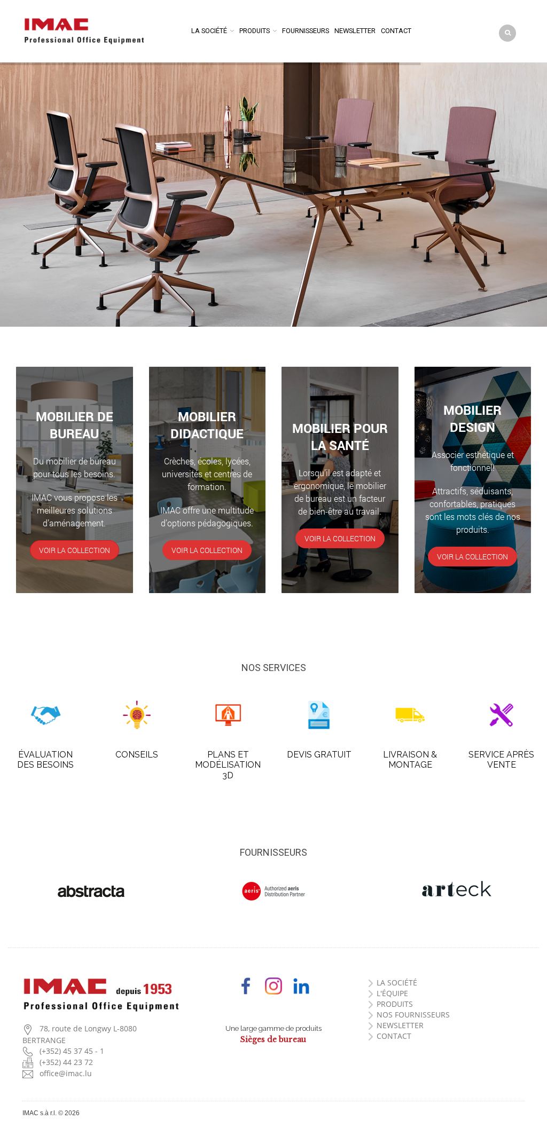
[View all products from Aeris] (273, 891)
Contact (396, 31)
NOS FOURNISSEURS (413, 1014)
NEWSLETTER (400, 1025)
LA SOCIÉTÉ (397, 982)
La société (209, 31)
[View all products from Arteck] (456, 890)
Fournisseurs (305, 31)
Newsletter (355, 31)
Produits (254, 31)
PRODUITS (395, 1004)
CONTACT (394, 1036)
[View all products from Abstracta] (91, 891)
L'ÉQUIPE (392, 993)
